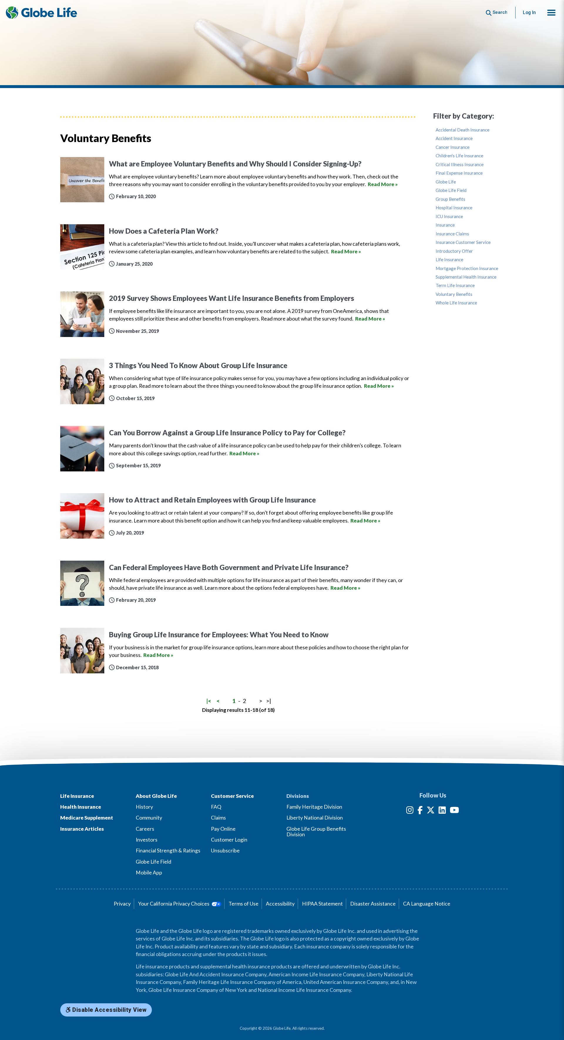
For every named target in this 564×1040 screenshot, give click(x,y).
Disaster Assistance (373, 904)
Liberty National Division (314, 818)
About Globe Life (156, 796)
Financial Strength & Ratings (168, 850)
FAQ (216, 807)
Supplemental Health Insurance (466, 276)
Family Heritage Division (314, 807)
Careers (145, 829)
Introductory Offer (454, 251)
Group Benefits (450, 199)
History (144, 807)
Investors (146, 840)
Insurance (445, 225)
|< (208, 700)
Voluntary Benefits (454, 294)
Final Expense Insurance (459, 173)
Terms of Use (243, 904)
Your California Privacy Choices (174, 904)
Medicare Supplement (86, 818)
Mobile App (149, 872)
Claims (218, 818)
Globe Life (446, 181)
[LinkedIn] (442, 811)
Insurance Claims (452, 233)
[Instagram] (410, 811)
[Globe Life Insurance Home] (41, 12)
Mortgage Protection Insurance (467, 268)
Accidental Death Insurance (462, 129)
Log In (529, 12)
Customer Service (232, 796)
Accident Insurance (454, 138)
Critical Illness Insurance (460, 164)
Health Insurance (80, 807)
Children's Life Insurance (459, 155)
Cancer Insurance (452, 147)
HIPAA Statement (322, 904)
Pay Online (223, 829)
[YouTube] (454, 811)
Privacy (122, 904)
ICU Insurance (449, 216)
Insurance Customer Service (463, 242)
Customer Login (229, 840)
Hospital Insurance (454, 207)
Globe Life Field (451, 190)
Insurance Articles (82, 829)
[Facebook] (420, 811)
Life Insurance (449, 259)
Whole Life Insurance (456, 302)
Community (149, 818)
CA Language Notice (426, 904)
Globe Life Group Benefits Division (316, 831)
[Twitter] (431, 811)
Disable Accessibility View (109, 1010)
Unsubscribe (225, 850)
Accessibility (280, 904)
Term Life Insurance (455, 285)
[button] (551, 12)
